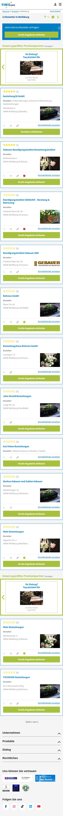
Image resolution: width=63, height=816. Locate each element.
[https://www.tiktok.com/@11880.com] (22, 806)
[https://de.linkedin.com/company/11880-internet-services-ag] (30, 806)
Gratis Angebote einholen (31, 34)
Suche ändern (55, 11)
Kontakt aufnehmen (31, 131)
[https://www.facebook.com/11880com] (5, 806)
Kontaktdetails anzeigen (49, 125)
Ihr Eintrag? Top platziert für (31, 56)
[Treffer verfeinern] (47, 17)
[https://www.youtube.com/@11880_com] (38, 806)
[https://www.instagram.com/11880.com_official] (14, 806)
